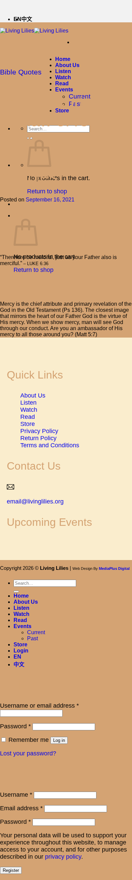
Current (36, 632)
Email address (21, 808)
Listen (63, 71)
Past (32, 638)
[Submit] (16, 592)
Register (11, 870)
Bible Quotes (21, 72)
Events (64, 89)
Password (15, 726)
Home (62, 59)
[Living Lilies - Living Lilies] (34, 31)
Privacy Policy (39, 431)
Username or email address (39, 705)
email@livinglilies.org (35, 501)
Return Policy (38, 438)
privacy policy (63, 856)
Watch (63, 77)
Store (27, 424)
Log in (59, 740)
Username (16, 794)
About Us (67, 65)
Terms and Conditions (49, 445)
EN (17, 657)
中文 (26, 19)
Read (62, 83)
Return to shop (47, 191)
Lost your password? (28, 753)
